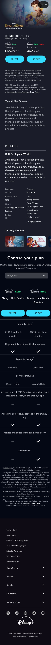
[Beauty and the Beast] (14, 241)
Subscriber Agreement (14, 551)
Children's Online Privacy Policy (17, 541)
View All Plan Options (16, 101)
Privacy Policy (11, 535)
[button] (25, 568)
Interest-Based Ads (13, 561)
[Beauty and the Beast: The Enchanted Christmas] (36, 241)
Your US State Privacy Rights (16, 546)
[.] (8, 613)
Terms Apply (8, 468)
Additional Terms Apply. (31, 92)
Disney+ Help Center (32, 503)
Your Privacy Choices (13, 556)
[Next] (46, 241)
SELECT (14, 59)
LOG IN (43, 5)
